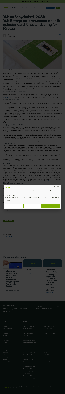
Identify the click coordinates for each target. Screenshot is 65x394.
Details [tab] (32, 190)
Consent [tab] (13, 190)
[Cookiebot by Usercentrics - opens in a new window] (54, 187)
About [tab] (51, 190)
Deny (14, 205)
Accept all (51, 205)
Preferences (31, 205)
